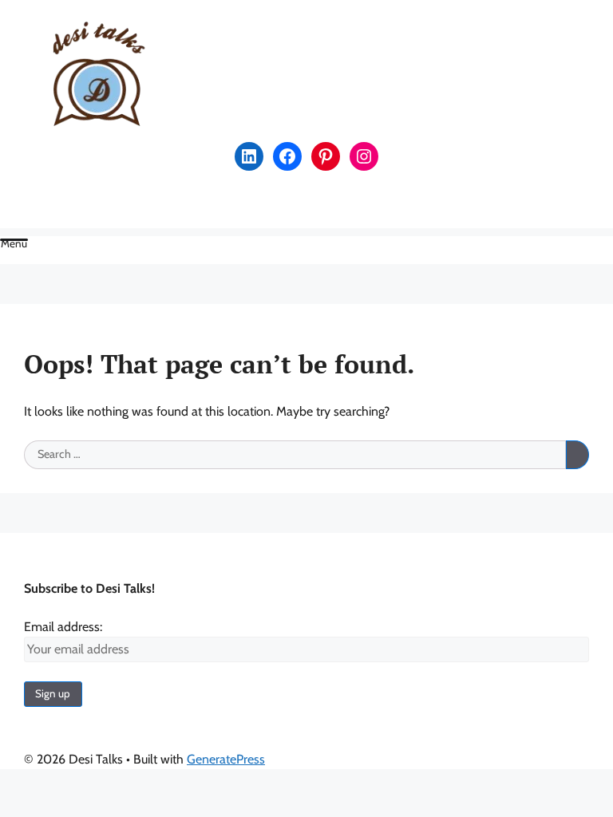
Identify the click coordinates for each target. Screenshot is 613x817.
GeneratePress (226, 759)
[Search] (577, 454)
